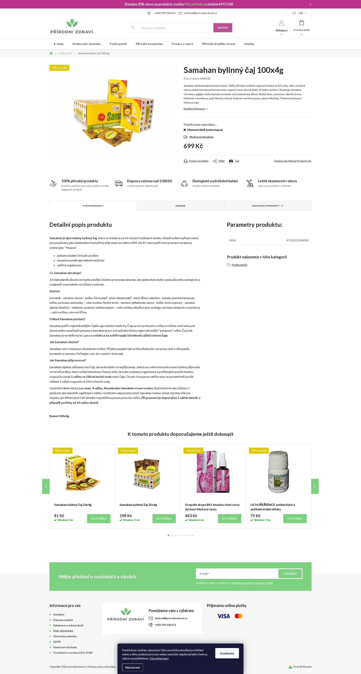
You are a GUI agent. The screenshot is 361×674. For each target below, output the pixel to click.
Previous (46, 486)
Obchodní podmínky (65, 636)
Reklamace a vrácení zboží (68, 625)
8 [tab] (192, 535)
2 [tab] (172, 535)
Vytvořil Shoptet (303, 666)
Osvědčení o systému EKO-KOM (72, 652)
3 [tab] (175, 535)
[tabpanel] (82, 486)
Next (315, 486)
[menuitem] (58, 44)
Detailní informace (194, 108)
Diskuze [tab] (180, 205)
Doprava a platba (63, 619)
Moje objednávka (63, 630)
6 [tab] (186, 535)
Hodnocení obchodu (65, 647)
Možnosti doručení (201, 136)
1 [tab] (169, 535)
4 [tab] (179, 535)
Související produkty (266, 205)
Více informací (159, 658)
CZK (300, 13)
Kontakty (58, 614)
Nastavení (132, 667)
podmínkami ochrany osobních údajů (252, 583)
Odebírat (290, 573)
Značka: (293, 160)
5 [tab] (182, 535)
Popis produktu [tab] (93, 205)
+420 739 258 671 (165, 624)
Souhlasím (227, 653)
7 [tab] (189, 535)
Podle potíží (239, 264)
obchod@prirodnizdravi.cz (171, 618)
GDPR (57, 641)
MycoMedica (195, 4)
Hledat (223, 27)
